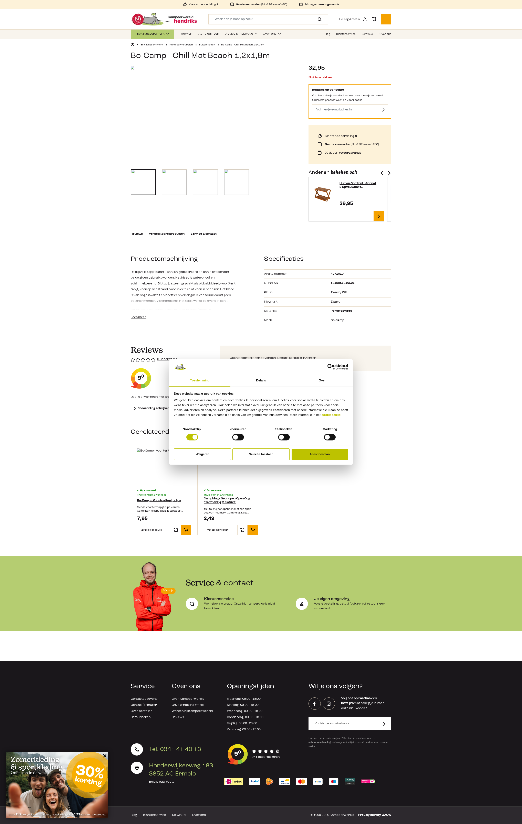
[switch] (238, 437)
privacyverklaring (320, 742)
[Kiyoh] (253, 754)
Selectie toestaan (261, 454)
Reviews (137, 234)
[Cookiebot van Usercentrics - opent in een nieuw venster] (330, 367)
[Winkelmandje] (386, 19)
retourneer (376, 603)
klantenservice (253, 603)
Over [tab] (322, 380)
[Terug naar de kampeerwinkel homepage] (132, 45)
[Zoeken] (318, 19)
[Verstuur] (386, 723)
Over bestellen (142, 711)
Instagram (348, 703)
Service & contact (204, 234)
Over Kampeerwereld (188, 699)
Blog (134, 815)
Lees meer (138, 317)
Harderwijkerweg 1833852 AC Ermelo (181, 770)
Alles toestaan (320, 454)
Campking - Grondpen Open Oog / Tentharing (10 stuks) (227, 500)
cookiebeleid (331, 414)
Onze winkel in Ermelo (188, 705)
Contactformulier (144, 705)
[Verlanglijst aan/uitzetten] (176, 530)
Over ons (199, 815)
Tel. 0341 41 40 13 (175, 749)
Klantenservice (154, 815)
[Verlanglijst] (374, 19)
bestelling (331, 603)
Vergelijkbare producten (167, 234)
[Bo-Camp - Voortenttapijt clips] (161, 466)
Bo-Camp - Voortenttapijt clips (159, 500)
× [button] (104, 755)
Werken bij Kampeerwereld (192, 711)
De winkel (179, 815)
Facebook (365, 698)
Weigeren (202, 454)
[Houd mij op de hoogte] (383, 110)
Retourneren (141, 717)
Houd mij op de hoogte (328, 89)
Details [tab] (261, 380)
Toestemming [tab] (199, 380)
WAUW (386, 815)
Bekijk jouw (162, 781)
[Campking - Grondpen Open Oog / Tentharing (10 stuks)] (228, 466)
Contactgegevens (144, 699)
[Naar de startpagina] (164, 19)
